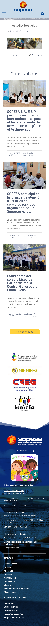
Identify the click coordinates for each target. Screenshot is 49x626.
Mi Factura (8, 571)
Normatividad (10, 578)
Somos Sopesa (10, 564)
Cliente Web (9, 603)
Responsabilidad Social (14, 617)
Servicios (8, 574)
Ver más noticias (24, 331)
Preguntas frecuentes (13, 614)
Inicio (14, 18)
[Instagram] (33, 451)
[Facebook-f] (30, 451)
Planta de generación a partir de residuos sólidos (31, 18)
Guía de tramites (11, 607)
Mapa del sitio (10, 592)
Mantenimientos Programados (17, 588)
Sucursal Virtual (11, 610)
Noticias (7, 567)
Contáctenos (9, 581)
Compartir (37, 55)
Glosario (7, 585)
